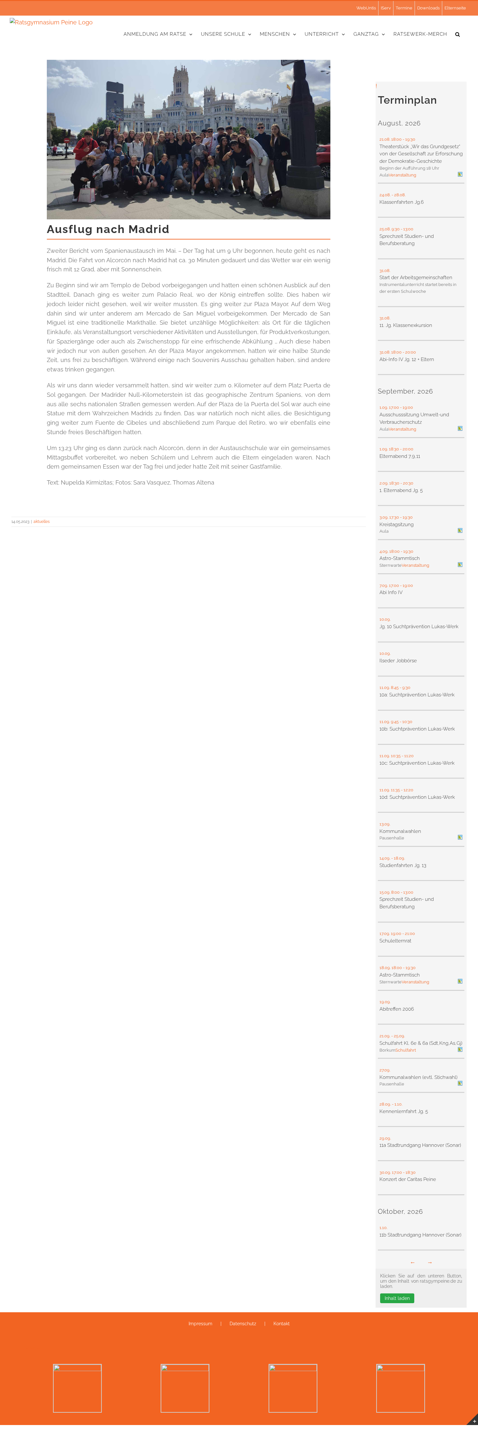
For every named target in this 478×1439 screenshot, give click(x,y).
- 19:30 (409, 139)
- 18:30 (410, 1172)
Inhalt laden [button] (397, 1298)
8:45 (395, 687)
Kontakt (281, 1323)
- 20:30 (407, 483)
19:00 (396, 933)
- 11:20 (408, 755)
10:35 (396, 755)
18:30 (394, 449)
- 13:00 (407, 229)
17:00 (394, 407)
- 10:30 (406, 721)
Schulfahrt (405, 1050)
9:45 (395, 721)
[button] (457, 34)
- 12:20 (407, 789)
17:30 (394, 517)
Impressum (200, 1323)
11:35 (395, 789)
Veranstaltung (402, 175)
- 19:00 (407, 407)
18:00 (396, 139)
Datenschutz (243, 1323)
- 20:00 (410, 352)
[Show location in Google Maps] (460, 175)
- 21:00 (409, 933)
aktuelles (41, 521)
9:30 (396, 229)
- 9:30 (405, 687)
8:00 (395, 892)
